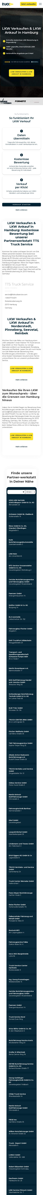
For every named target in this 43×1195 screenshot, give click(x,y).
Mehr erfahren (21, 210)
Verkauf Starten (22, 204)
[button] (40, 4)
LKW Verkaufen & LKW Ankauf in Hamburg (21, 73)
